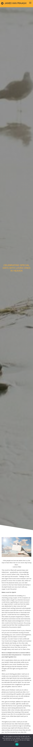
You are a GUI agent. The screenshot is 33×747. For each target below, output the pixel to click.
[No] (31, 740)
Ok (17, 744)
